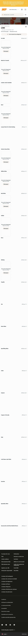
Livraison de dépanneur (6, 581)
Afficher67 (23, 82)
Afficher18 (23, 392)
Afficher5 (24, 415)
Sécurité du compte (5, 611)
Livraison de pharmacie (6, 592)
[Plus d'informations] (26, 27)
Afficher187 (23, 60)
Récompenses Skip (5, 561)
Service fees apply (4, 31)
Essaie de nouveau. (6, 48)
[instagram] (11, 626)
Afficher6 (24, 459)
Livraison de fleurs (5, 584)
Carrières (16, 559)
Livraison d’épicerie (5, 586)
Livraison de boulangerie (7, 576)
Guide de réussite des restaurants (19, 565)
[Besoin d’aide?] (22, 9)
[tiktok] (15, 626)
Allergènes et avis (13, 31)
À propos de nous (5, 554)
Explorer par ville (5, 568)
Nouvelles (16, 570)
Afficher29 (23, 215)
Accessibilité (4, 608)
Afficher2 (24, 481)
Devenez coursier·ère (19, 556)
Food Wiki (16, 568)
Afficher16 (23, 282)
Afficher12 (23, 437)
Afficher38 (23, 259)
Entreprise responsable (6, 570)
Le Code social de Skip (6, 605)
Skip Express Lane (5, 564)
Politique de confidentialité (7, 602)
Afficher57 (23, 171)
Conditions (3, 599)
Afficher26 (23, 149)
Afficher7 (24, 127)
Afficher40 (23, 38)
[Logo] (4, 9)
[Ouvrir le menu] (25, 9)
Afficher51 (23, 193)
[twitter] (2, 626)
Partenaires (16, 554)
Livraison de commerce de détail (9, 579)
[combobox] (13, 15)
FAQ (2, 556)
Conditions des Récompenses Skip (8, 617)
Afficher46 (23, 104)
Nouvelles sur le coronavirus (7, 614)
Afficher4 (24, 326)
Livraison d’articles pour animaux (9, 589)
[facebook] (6, 626)
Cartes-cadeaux (5, 559)
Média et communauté (19, 561)
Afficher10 (23, 237)
